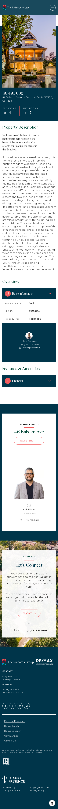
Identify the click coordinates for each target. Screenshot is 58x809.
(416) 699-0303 (38, 631)
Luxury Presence (11, 790)
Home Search (11, 726)
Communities (11, 735)
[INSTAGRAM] (12, 706)
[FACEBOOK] (5, 706)
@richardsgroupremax (29, 600)
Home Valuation (12, 731)
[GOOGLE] (27, 706)
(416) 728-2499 (31, 344)
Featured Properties (14, 721)
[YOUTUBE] (20, 706)
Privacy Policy (37, 790)
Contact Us (10, 740)
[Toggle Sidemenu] (53, 8)
